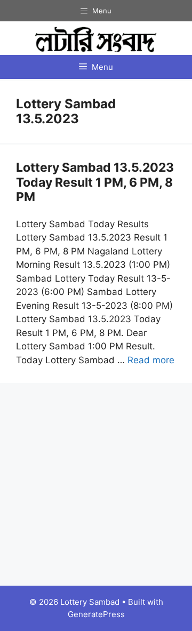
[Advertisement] (96, 484)
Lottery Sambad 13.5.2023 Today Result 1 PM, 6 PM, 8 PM (95, 182)
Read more (150, 360)
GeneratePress (96, 614)
